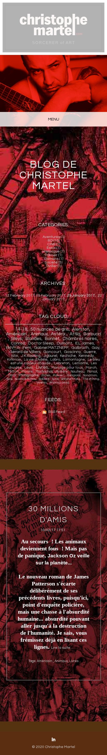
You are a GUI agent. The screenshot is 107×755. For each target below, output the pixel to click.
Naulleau (77, 371)
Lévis (28, 367)
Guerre (90, 352)
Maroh (91, 367)
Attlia (75, 334)
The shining (91, 379)
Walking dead (59, 382)
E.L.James (84, 343)
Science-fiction (25, 378)
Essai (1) (53, 248)
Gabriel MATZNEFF (51, 347)
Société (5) (53, 262)
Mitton (13, 371)
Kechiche (68, 356)
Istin (14, 356)
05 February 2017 (50, 295)
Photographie (29, 375)
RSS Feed (56, 412)
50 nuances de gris (49, 329)
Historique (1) (53, 251)
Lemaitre (80, 363)
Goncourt (52, 352)
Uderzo (42, 382)
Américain (17, 334)
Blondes (33, 338)
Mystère (62, 371)
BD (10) (53, 240)
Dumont (64, 343)
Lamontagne (74, 359)
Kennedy (86, 356)
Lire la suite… (62, 648)
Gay (95, 347)
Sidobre (44, 379)
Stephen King (70, 379)
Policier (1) (53, 255)
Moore (27, 371)
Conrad (18, 343)
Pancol (92, 371)
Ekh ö (12, 347)
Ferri (27, 347)
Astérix (58, 334)
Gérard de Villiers (25, 352)
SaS (9, 378)
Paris (12, 375)
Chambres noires (80, 338)
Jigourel (50, 356)
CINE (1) (53, 244)
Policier (58, 375)
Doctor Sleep (41, 343)
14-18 (21, 329)
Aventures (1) (54, 237)
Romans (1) (53, 259)
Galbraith (80, 347)
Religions (73, 375)
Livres (42, 367)
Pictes (46, 375)
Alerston (80, 329)
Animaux (39, 334)
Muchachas (44, 371)
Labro (55, 359)
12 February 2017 (20, 295)
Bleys (16, 338)
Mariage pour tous (67, 367)
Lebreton (62, 363)
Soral (55, 379)
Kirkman (14, 359)
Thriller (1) (53, 266)
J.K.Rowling (31, 356)
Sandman (90, 375)
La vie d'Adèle (36, 359)
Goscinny (72, 352)
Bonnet (52, 338)
